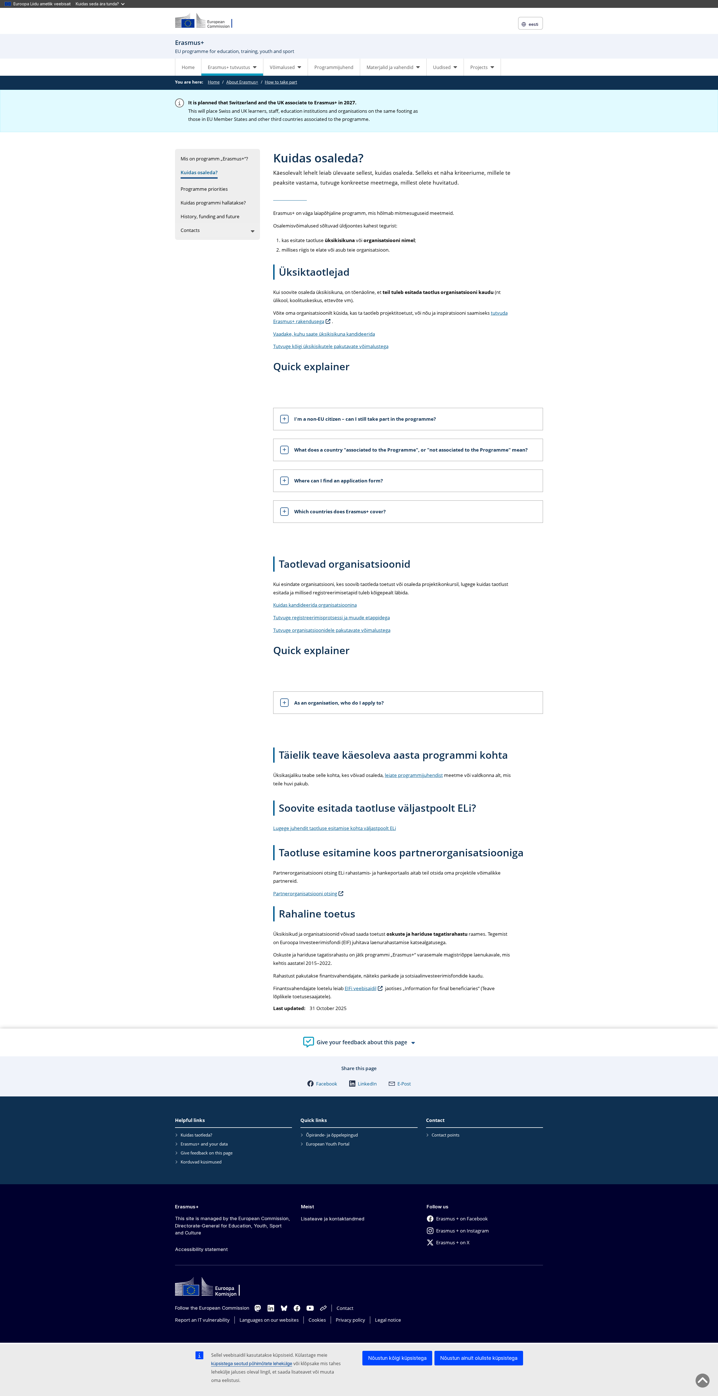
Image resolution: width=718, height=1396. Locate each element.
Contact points (445, 1135)
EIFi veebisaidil (360, 988)
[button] (322, 1083)
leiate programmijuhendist (414, 775)
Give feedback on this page (207, 1153)
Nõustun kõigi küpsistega (397, 1358)
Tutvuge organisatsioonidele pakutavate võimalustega (331, 630)
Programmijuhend (333, 67)
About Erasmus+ (242, 82)
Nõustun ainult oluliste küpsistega (478, 1358)
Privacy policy (350, 1320)
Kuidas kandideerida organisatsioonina (315, 605)
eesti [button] (533, 24)
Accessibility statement (201, 1249)
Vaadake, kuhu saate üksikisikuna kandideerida (324, 334)
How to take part (281, 82)
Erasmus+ (187, 1206)
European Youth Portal (327, 1144)
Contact (345, 1308)
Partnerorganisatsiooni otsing (305, 893)
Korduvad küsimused (201, 1162)
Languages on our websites (269, 1320)
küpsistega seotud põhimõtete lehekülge (251, 1363)
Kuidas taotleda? (196, 1135)
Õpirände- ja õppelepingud (332, 1135)
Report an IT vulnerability (202, 1320)
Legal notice (388, 1320)
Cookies (317, 1320)
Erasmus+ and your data (204, 1144)
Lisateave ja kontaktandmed (332, 1219)
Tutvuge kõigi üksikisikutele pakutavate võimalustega (330, 346)
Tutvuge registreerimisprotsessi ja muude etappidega (331, 617)
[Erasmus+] (207, 21)
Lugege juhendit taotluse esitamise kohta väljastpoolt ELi (334, 828)
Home (188, 67)
